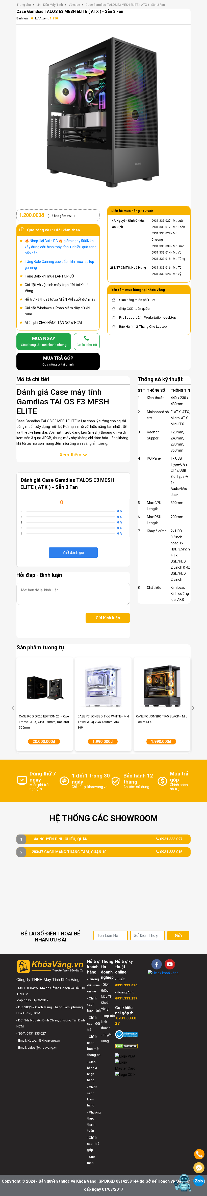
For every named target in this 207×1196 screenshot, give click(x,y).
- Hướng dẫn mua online (93, 985)
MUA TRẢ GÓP (58, 360)
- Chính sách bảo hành (94, 1004)
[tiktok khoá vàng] (163, 972)
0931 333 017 (161, 227)
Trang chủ (23, 5)
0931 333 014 (161, 252)
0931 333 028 (161, 233)
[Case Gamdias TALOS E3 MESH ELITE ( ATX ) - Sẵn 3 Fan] (103, 114)
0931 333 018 (161, 259)
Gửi (178, 935)
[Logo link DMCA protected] (126, 1046)
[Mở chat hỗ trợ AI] (182, 1183)
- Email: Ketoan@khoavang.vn (38, 1040)
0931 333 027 (161, 220)
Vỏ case (74, 5)
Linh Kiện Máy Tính (50, 5)
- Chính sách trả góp (93, 1144)
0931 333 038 (161, 246)
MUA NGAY (44, 341)
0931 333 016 (161, 267)
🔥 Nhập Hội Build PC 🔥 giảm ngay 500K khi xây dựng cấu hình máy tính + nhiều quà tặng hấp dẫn (60, 247)
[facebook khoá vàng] (156, 964)
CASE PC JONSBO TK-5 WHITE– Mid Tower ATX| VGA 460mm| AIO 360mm (103, 722)
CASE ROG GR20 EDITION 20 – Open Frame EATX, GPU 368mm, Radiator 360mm (44, 722)
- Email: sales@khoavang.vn (36, 1047)
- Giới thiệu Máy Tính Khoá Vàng (107, 997)
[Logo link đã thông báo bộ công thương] (126, 1034)
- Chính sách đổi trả (93, 1024)
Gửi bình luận (108, 618)
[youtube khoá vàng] (170, 964)
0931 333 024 (161, 274)
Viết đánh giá (73, 552)
